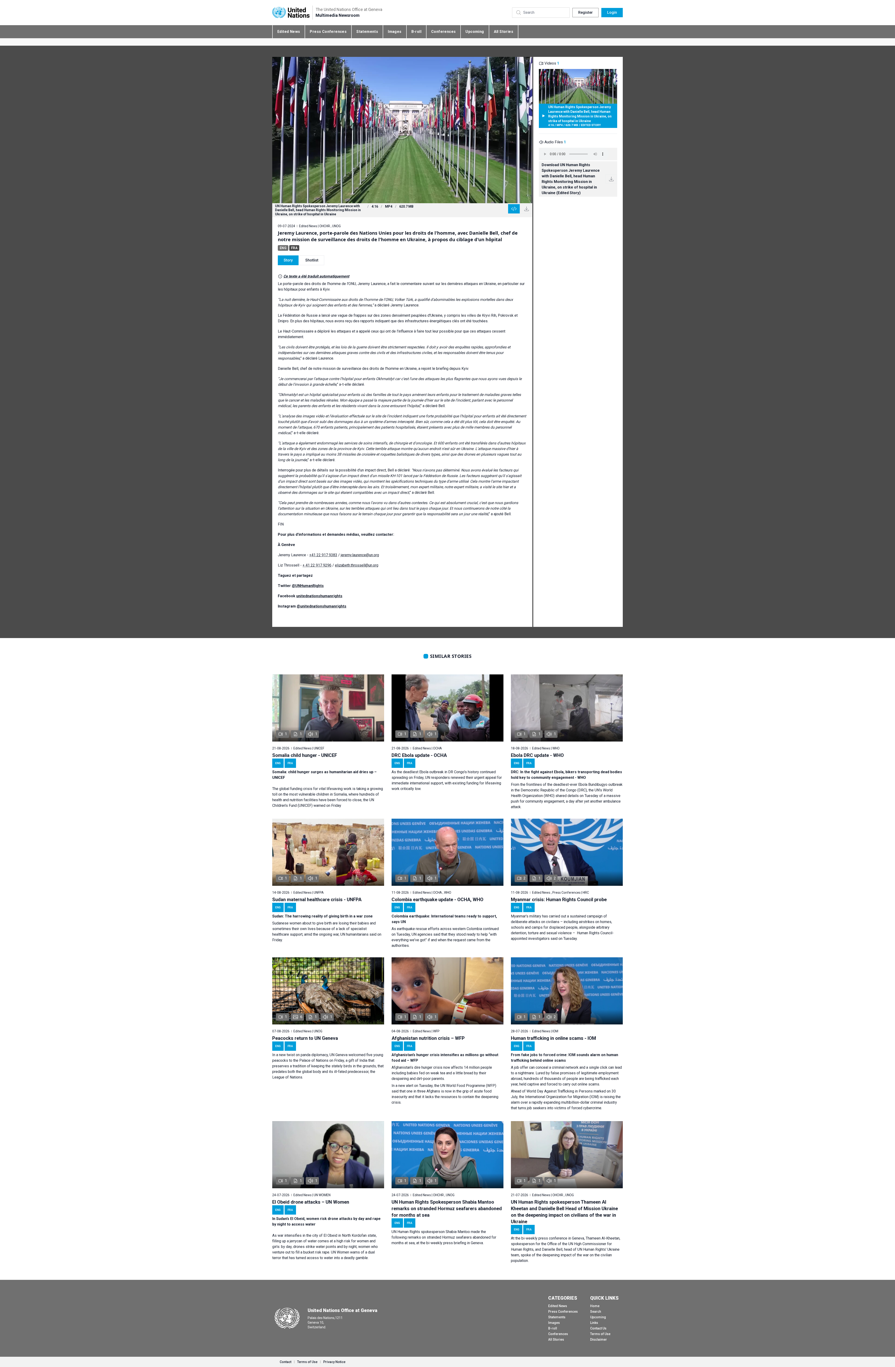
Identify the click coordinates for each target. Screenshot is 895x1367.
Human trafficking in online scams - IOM (553, 1038)
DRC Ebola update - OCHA (419, 755)
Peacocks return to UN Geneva (305, 1038)
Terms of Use (600, 1334)
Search (595, 1311)
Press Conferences (328, 31)
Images (394, 31)
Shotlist (311, 260)
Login (612, 12)
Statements (367, 31)
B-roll (416, 31)
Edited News (288, 31)
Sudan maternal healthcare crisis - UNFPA (316, 899)
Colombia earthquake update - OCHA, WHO (437, 899)
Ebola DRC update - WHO (537, 755)
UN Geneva (339, 1055)
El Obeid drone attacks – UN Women (310, 1202)
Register (585, 12)
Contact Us (598, 1328)
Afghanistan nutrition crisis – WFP (428, 1038)
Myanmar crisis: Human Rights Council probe (559, 899)
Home (594, 1306)
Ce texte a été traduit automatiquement (316, 276)
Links (594, 1323)
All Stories (503, 31)
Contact (285, 1362)
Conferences (443, 31)
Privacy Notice (334, 1362)
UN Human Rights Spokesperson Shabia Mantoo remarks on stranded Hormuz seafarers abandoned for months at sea (447, 1208)
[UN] (291, 12)
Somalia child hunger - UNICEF (304, 755)
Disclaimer (598, 1339)
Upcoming (474, 31)
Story (288, 260)
